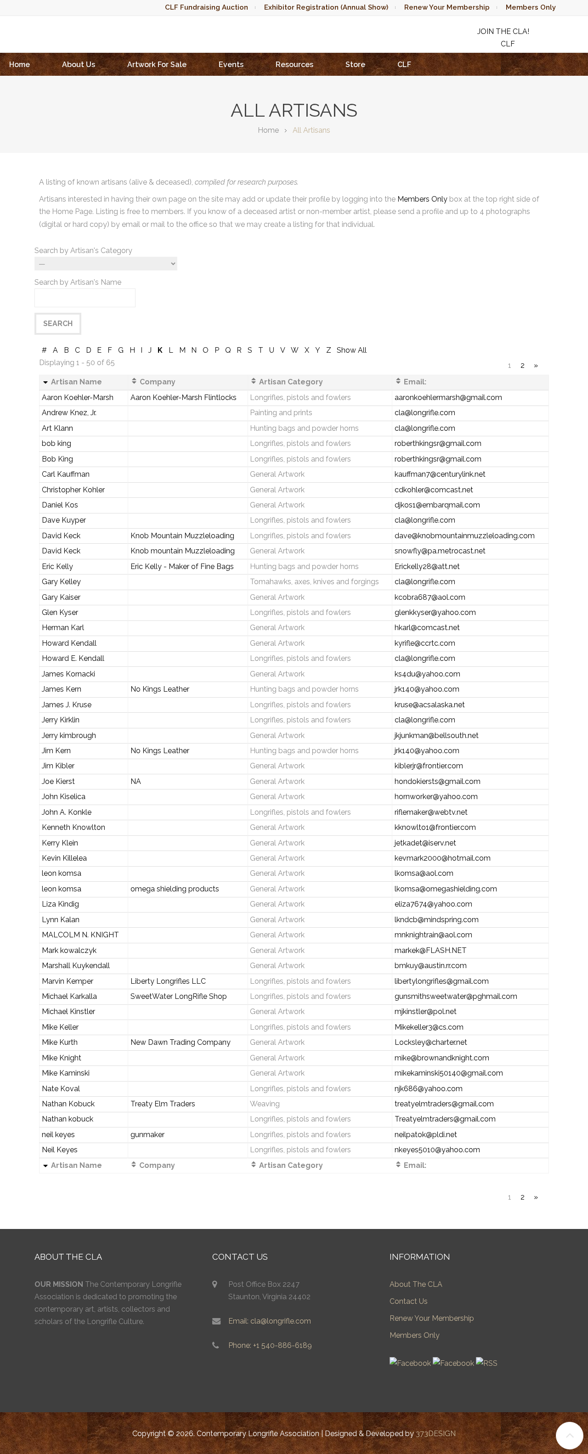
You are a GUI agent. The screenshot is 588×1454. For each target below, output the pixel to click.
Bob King (57, 459)
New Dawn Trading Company (180, 1042)
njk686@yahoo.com (429, 1088)
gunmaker (147, 1134)
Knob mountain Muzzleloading (182, 551)
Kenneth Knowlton (73, 827)
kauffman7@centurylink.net (440, 474)
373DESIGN (436, 1433)
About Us (78, 64)
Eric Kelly (57, 566)
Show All (352, 350)
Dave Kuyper (64, 520)
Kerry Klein (60, 843)
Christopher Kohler (73, 489)
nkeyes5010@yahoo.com (437, 1149)
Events (231, 64)
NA (135, 781)
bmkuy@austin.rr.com (431, 965)
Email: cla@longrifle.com (269, 1321)
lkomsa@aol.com (424, 873)
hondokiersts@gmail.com (438, 781)
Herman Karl (63, 627)
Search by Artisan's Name (77, 282)
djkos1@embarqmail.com (437, 505)
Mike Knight (61, 1058)
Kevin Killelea (64, 858)
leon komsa (61, 873)
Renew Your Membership (447, 7)
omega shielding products (174, 889)
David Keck (61, 535)
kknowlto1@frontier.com (435, 827)
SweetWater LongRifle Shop (178, 996)
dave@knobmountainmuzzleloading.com (465, 535)
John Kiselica (63, 796)
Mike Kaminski (66, 1073)
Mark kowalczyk (69, 950)
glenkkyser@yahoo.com (435, 612)
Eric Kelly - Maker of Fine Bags (182, 566)
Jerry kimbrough (69, 735)
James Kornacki (68, 674)
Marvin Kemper (67, 981)
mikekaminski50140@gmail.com (449, 1073)
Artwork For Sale (157, 64)
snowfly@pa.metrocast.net (440, 551)
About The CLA (416, 1284)
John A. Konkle (66, 812)
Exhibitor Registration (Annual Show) (326, 7)
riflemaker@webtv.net (431, 812)
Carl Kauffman (66, 474)
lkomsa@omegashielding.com (446, 889)
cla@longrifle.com (425, 412)
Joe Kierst (58, 781)
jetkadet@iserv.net (425, 843)
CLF (404, 64)
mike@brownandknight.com (442, 1058)
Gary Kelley (61, 581)
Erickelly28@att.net (427, 566)
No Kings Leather (159, 689)
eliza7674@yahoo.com (433, 904)
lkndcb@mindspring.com (437, 919)
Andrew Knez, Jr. (69, 412)
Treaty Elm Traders (162, 1103)
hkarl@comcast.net (427, 627)
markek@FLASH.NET (431, 950)
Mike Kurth (60, 1042)
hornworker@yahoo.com (436, 796)
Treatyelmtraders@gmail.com (445, 1119)
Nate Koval (61, 1088)
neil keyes (58, 1134)
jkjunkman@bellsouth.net (437, 735)
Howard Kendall (69, 643)
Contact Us (409, 1301)
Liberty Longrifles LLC (168, 981)
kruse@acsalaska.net (430, 704)
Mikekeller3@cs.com (429, 1027)
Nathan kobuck (67, 1119)
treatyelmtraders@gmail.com (444, 1103)
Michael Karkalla (69, 996)
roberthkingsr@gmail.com (438, 443)
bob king (56, 443)
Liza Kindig (60, 904)
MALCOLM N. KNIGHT (80, 934)
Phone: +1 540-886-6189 (270, 1345)
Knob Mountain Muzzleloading (182, 535)
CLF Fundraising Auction (206, 7)
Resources (294, 64)
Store (355, 64)
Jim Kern (56, 750)
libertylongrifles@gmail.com (442, 981)
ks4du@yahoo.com (427, 674)
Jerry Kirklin (60, 720)
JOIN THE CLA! (503, 31)
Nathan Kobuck (68, 1103)
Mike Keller (60, 1027)
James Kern (61, 689)
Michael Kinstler (68, 1011)
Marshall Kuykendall (76, 965)
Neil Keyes (60, 1149)
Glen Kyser (60, 612)
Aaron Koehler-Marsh (77, 397)
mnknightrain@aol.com (433, 934)
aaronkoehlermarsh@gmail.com (448, 397)
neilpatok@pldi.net (426, 1134)
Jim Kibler (58, 765)
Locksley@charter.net (431, 1042)
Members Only (531, 7)
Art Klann (57, 428)
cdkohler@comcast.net (434, 489)
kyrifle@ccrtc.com (425, 643)
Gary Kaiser (61, 597)
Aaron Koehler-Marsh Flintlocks (183, 397)
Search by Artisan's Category (83, 250)
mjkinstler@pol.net (426, 1011)
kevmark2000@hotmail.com (443, 858)
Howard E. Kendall (73, 658)
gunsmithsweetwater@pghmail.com (456, 996)
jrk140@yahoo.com (427, 689)
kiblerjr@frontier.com (429, 765)
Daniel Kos (60, 505)
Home (19, 64)
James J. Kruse (66, 704)
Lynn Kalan (60, 919)
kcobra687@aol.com (430, 597)
